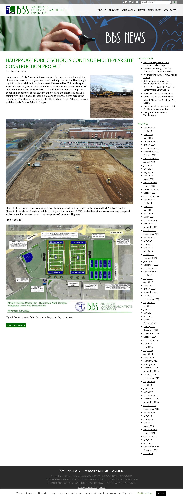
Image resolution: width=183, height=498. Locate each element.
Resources (154, 10)
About (102, 10)
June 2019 (148, 388)
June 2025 (148, 168)
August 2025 (149, 162)
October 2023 (149, 230)
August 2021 (149, 302)
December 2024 (150, 189)
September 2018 (151, 409)
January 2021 (149, 326)
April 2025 (148, 175)
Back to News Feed (16, 325)
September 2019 (151, 378)
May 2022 (148, 278)
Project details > (14, 219)
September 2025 (151, 158)
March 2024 (148, 216)
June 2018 (148, 419)
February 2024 (150, 220)
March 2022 (148, 285)
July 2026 (147, 131)
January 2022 (149, 288)
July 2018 (147, 415)
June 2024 (148, 206)
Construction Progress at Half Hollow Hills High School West (157, 70)
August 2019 (149, 381)
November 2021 (151, 292)
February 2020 (150, 360)
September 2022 (151, 271)
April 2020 (148, 354)
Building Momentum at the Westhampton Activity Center (157, 82)
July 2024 (147, 203)
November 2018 (151, 402)
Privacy (81, 487)
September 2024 (151, 196)
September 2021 (151, 299)
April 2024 (148, 213)
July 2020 (147, 343)
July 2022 (147, 275)
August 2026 (149, 127)
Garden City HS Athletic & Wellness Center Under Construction (159, 88)
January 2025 (149, 186)
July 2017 (147, 439)
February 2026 (150, 141)
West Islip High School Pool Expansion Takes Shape (156, 64)
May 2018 (148, 422)
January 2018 (149, 433)
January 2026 (149, 144)
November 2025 (151, 151)
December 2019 (150, 367)
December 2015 (150, 450)
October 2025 (149, 155)
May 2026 (148, 138)
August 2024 (149, 199)
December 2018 (150, 398)
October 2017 (149, 436)
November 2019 (151, 371)
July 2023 (147, 240)
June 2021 (148, 309)
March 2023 (148, 254)
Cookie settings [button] (144, 493)
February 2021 (150, 323)
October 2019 (149, 374)
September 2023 (151, 234)
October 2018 (149, 405)
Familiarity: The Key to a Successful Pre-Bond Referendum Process (159, 107)
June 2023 (148, 244)
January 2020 (149, 364)
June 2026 (148, 134)
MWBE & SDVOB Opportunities (158, 93)
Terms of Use (91, 487)
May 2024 (148, 210)
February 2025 (150, 182)
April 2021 (148, 316)
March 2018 (148, 426)
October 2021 (149, 295)
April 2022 (148, 282)
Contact (170, 10)
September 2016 (151, 446)
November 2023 (151, 227)
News (141, 10)
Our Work (128, 10)
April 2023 (148, 251)
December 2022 (150, 264)
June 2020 (148, 347)
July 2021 (147, 306)
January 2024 (149, 223)
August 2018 (149, 412)
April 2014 (148, 453)
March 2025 (148, 179)
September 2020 (151, 340)
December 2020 (150, 330)
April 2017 (148, 443)
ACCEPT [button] (161, 493)
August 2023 (149, 237)
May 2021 (148, 312)
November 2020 (151, 333)
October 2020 (149, 336)
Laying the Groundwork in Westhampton (155, 113)
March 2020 (148, 357)
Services (114, 10)
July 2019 (147, 385)
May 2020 (148, 350)
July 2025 (147, 165)
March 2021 (148, 319)
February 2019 (150, 395)
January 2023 (149, 261)
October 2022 (149, 268)
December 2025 (150, 148)
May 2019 (148, 391)
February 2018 (150, 429)
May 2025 (148, 172)
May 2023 (148, 247)
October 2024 (149, 192)
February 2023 (150, 258)
